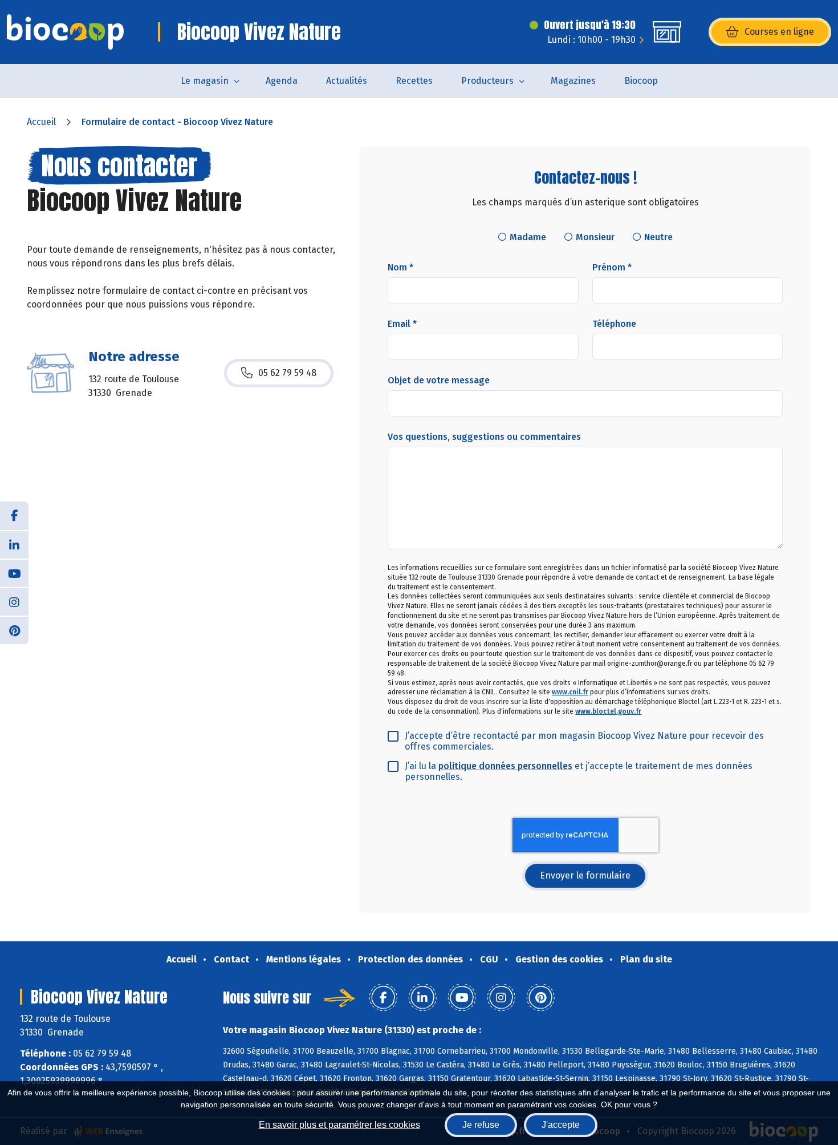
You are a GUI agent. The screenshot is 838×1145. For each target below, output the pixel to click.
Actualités (346, 80)
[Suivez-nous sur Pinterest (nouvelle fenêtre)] (14, 630)
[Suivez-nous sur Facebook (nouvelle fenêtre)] (14, 515)
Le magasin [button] (205, 80)
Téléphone (614, 323)
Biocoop (641, 80)
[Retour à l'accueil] (65, 32)
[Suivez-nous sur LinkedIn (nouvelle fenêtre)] (14, 544)
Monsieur (595, 237)
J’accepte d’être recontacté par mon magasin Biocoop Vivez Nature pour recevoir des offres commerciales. (584, 741)
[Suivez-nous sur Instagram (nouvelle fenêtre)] (14, 601)
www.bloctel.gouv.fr (608, 711)
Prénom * (612, 267)
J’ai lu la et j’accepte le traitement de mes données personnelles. (578, 771)
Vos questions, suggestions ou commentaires (484, 436)
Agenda (282, 80)
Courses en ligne (779, 31)
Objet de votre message (439, 380)
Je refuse (480, 1125)
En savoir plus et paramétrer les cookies (339, 1125)
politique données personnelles (505, 765)
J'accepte (561, 1125)
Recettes (414, 80)
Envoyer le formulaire (585, 875)
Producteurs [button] (487, 80)
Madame (528, 237)
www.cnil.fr (570, 692)
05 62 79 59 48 (287, 372)
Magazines (573, 80)
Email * (402, 323)
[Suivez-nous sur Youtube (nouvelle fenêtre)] (14, 573)
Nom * (400, 267)
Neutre (658, 237)
